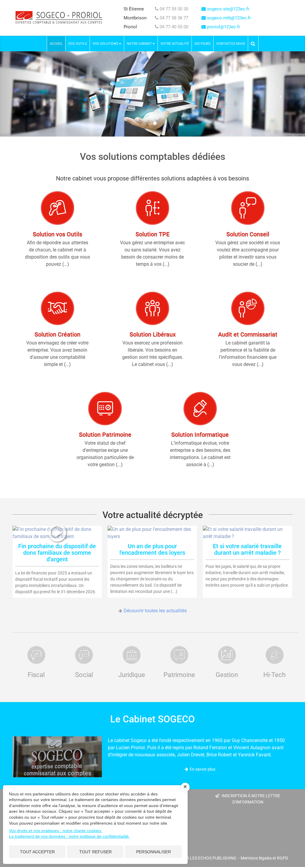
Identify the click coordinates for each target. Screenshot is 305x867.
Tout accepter (37, 851)
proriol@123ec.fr (223, 27)
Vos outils (77, 44)
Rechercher (254, 43)
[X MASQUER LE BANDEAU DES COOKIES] (185, 787)
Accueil (56, 44)
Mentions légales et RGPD (264, 858)
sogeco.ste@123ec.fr (227, 9)
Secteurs (202, 44)
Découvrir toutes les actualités (155, 610)
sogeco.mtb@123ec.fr (228, 18)
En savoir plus (202, 769)
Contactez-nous (230, 44)
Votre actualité (175, 44)
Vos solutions (105, 44)
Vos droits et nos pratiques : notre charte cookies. (55, 830)
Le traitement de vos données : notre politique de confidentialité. (69, 836)
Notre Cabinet (139, 44)
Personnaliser (153, 851)
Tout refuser (95, 851)
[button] (23, 94)
